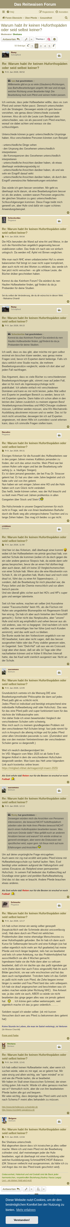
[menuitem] (10, 12)
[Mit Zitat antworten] (59, 55)
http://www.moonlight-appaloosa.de (18, 1110)
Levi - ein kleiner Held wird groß (17, 1180)
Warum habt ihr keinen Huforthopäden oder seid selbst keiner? (34, 27)
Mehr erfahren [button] (26, 1210)
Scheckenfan (14, 218)
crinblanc (6, 526)
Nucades (6, 432)
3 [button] (40, 46)
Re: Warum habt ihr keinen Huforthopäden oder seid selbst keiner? (34, 66)
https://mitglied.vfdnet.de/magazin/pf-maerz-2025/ (30, 768)
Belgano (12, 1118)
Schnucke (15, 902)
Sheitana (17, 34)
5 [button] (49, 46)
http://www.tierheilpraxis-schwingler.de (20, 1107)
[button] (28, 45)
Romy (14, 52)
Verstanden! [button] (22, 1220)
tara (13, 81)
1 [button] (32, 46)
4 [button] (45, 46)
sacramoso (13, 669)
